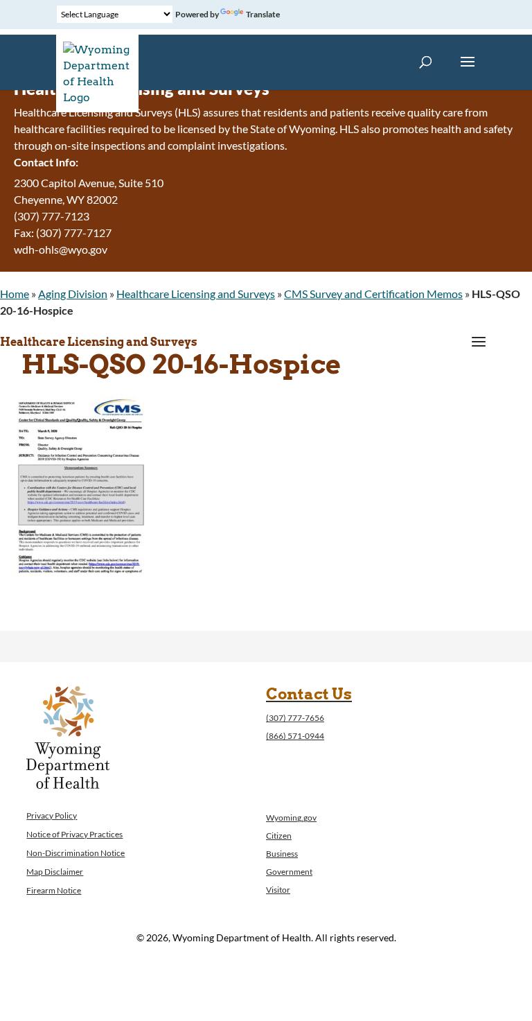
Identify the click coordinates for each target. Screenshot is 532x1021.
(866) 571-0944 (295, 736)
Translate (263, 14)
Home (14, 293)
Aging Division (72, 293)
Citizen (279, 835)
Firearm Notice (53, 890)
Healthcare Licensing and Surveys (195, 293)
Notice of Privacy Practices (74, 834)
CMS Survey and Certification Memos (373, 293)
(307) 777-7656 (295, 718)
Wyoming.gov (291, 817)
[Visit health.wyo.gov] (80, 594)
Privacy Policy (51, 815)
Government (289, 871)
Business (282, 853)
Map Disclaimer (54, 871)
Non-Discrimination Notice (75, 853)
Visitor (278, 889)
